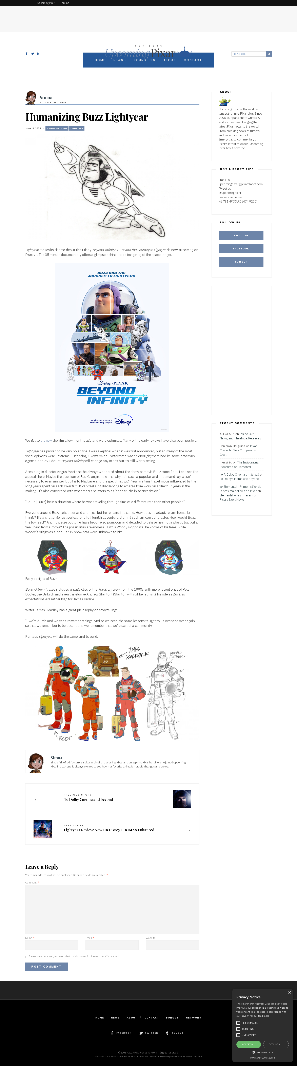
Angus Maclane (57, 128)
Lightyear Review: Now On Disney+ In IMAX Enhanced (109, 828)
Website (151, 938)
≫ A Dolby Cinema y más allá (239, 474)
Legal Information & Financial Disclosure (184, 1056)
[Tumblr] (38, 54)
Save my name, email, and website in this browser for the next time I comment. (74, 956)
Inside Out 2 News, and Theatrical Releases (240, 436)
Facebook (241, 248)
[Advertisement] (148, 15)
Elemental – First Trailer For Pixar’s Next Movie (238, 497)
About (132, 1017)
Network (193, 1017)
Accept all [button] (248, 1044)
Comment (32, 882)
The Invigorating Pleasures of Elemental (239, 464)
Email (89, 938)
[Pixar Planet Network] (17, 3)
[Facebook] (27, 54)
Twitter (241, 235)
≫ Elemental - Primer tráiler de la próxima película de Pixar (240, 488)
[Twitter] (33, 54)
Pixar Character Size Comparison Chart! (238, 450)
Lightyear (77, 128)
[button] (262, 1052)
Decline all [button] (276, 1044)
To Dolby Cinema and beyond (88, 797)
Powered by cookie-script (262, 1058)
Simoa (46, 97)
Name (29, 938)
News (115, 1017)
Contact (151, 1017)
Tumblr (241, 261)
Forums (172, 1017)
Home (99, 1017)
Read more (263, 1015)
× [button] (289, 992)
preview (46, 440)
